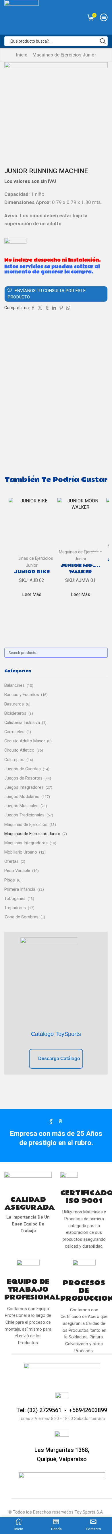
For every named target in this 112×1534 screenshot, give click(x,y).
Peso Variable (17, 870)
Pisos (9, 880)
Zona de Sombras (21, 917)
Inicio (22, 55)
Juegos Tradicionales (24, 815)
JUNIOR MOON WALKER (80, 568)
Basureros (14, 704)
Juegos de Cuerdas (22, 768)
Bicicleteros (15, 713)
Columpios (14, 759)
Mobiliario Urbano (20, 852)
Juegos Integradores (24, 787)
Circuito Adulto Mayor (24, 741)
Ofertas (11, 861)
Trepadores (15, 907)
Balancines (14, 685)
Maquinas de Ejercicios (25, 824)
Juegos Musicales (21, 805)
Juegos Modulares (21, 796)
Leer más (31, 594)
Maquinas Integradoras (26, 843)
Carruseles (14, 731)
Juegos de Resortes (23, 778)
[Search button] (102, 41)
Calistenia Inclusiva (22, 722)
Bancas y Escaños (21, 694)
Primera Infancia (19, 889)
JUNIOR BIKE (32, 572)
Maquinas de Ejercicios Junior (64, 55)
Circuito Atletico (19, 750)
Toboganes (15, 898)
